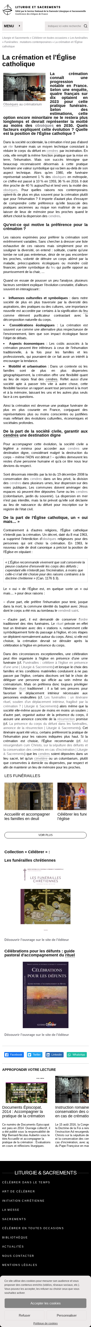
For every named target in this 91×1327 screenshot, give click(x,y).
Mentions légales (19, 1265)
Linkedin (56, 1054)
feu (85, 311)
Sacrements (14, 1219)
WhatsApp (78, 1054)
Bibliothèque (15, 1237)
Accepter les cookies (45, 1303)
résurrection (66, 719)
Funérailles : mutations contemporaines (28, 42)
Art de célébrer (18, 1191)
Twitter (36, 1054)
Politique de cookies (45, 1323)
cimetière (40, 758)
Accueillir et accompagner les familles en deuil (27, 816)
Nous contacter (18, 1255)
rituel (22, 688)
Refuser (24, 1315)
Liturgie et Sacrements (15, 37)
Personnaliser (67, 1315)
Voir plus (45, 835)
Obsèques (10, 104)
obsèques (44, 125)
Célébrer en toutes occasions (49, 37)
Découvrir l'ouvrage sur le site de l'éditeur (36, 940)
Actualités (13, 1246)
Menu (9, 26)
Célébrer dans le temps (26, 1182)
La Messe (10, 1209)
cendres (52, 151)
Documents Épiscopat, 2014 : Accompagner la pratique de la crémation (23, 1111)
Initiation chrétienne (23, 1200)
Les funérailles (79, 37)
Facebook (15, 1054)
